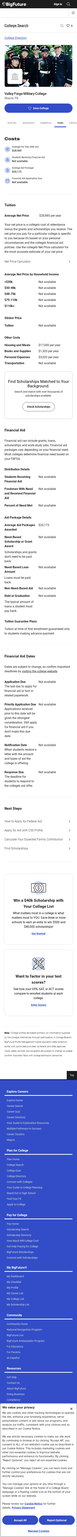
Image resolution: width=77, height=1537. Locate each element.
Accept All (20, 1520)
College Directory (15, 38)
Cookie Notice (33, 1503)
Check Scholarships (38, 406)
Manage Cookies (38, 1530)
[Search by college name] (62, 26)
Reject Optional (57, 1520)
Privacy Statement (23, 1507)
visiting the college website (39, 671)
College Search (16, 25)
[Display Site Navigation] (73, 12)
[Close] (71, 1409)
